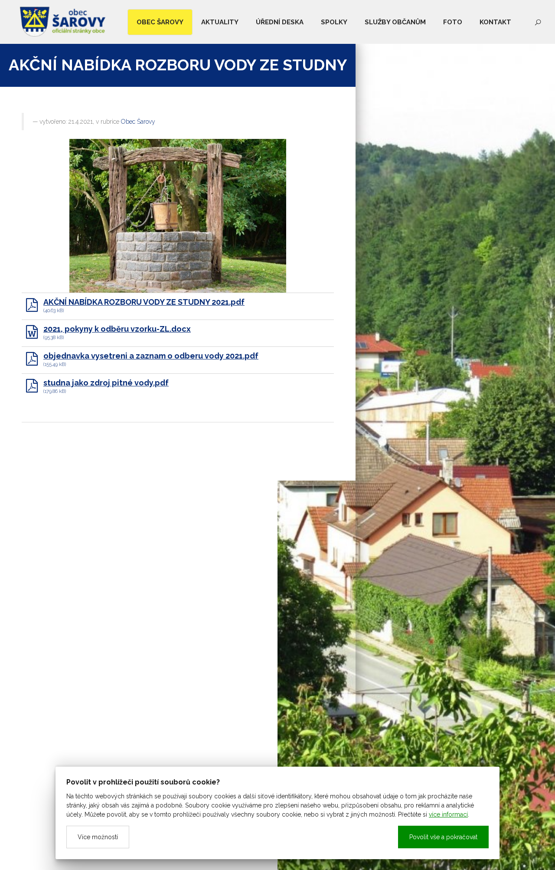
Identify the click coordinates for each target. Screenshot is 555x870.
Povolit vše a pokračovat (443, 837)
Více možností (98, 837)
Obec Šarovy (138, 121)
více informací (448, 814)
